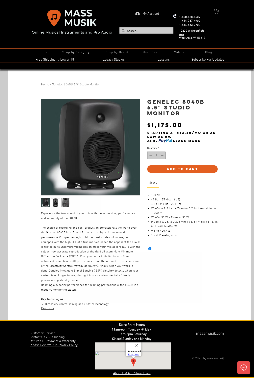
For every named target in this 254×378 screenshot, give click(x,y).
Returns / (38, 341)
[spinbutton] (156, 155)
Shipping (58, 337)
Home (45, 85)
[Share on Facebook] (149, 248)
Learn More (186, 141)
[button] (216, 11)
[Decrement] (150, 155)
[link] (153, 183)
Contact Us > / (41, 337)
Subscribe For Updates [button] (207, 60)
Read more (47, 308)
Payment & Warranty (61, 341)
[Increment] (162, 155)
